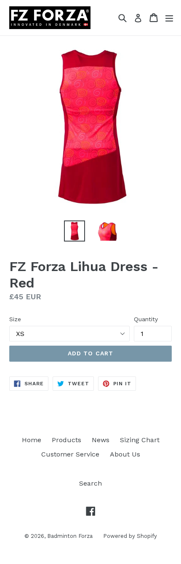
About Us (125, 454)
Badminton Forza (70, 536)
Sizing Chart (140, 440)
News (100, 440)
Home (31, 440)
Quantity (146, 319)
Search (90, 483)
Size (15, 319)
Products (66, 440)
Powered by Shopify (130, 536)
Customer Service (70, 454)
